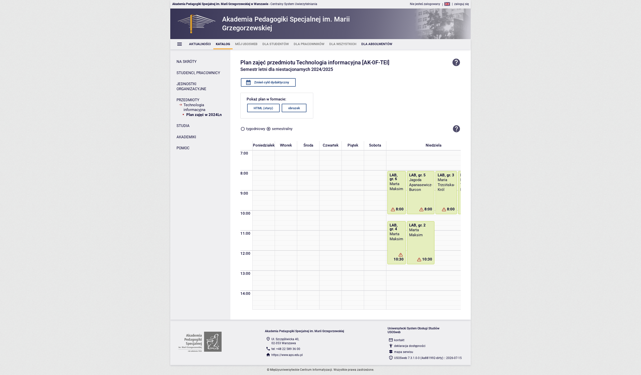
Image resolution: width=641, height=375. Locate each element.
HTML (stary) (263, 108)
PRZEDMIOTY (188, 100)
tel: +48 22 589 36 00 (285, 349)
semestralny (282, 129)
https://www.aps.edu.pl (287, 355)
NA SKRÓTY (187, 61)
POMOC (183, 148)
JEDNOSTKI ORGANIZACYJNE (191, 86)
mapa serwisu (403, 352)
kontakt (399, 340)
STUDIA (183, 125)
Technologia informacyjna (194, 107)
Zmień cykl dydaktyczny (271, 82)
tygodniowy (255, 129)
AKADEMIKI (186, 137)
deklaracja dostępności (409, 346)
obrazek (294, 108)
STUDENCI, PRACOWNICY (198, 73)
